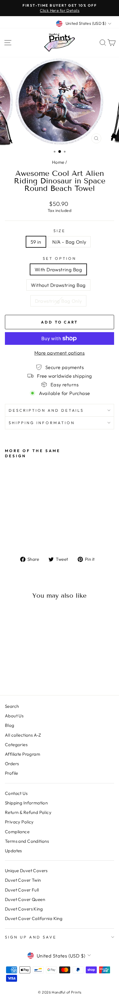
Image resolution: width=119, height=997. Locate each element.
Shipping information (42, 422)
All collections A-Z (23, 735)
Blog (9, 725)
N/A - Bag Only (69, 242)
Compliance (17, 831)
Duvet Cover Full (22, 890)
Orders (12, 763)
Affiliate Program (22, 754)
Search (12, 706)
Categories (16, 744)
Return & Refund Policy (28, 812)
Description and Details (46, 410)
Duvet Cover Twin (23, 880)
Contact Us (16, 793)
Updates (13, 850)
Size (59, 230)
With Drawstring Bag (58, 269)
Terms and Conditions (27, 841)
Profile (11, 773)
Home (58, 162)
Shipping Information (26, 803)
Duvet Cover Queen (25, 899)
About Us (14, 715)
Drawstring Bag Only (58, 301)
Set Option (59, 258)
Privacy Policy (19, 822)
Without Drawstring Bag (58, 285)
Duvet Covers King (24, 909)
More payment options (59, 353)
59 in (36, 242)
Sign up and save (31, 937)
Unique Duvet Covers (26, 870)
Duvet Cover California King (33, 918)
